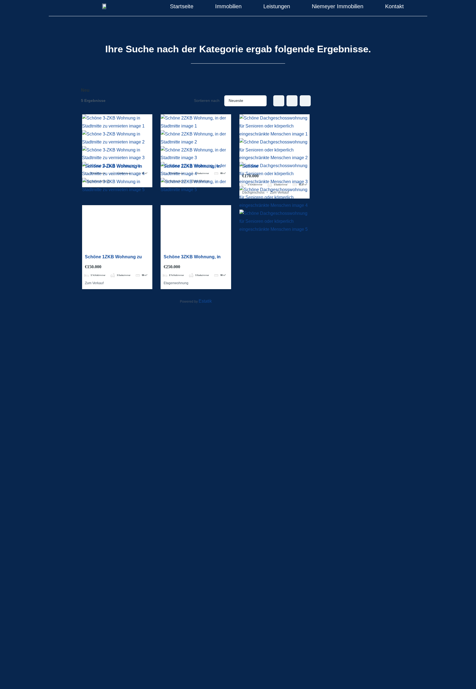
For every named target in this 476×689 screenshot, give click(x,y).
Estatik (205, 301)
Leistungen (276, 6)
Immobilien (228, 6)
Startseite (181, 6)
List (292, 100)
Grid (278, 100)
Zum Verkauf (94, 283)
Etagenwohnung (176, 283)
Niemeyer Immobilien (337, 6)
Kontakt (394, 6)
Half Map (305, 100)
